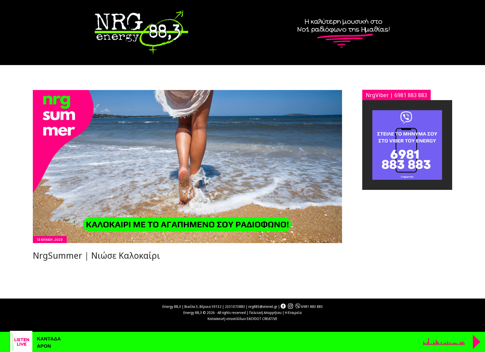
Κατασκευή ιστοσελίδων (227, 318)
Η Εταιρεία (293, 312)
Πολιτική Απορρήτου (265, 312)
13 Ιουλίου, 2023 (50, 240)
